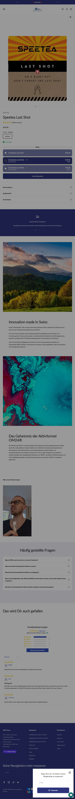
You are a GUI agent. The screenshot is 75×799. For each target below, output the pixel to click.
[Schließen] (70, 772)
